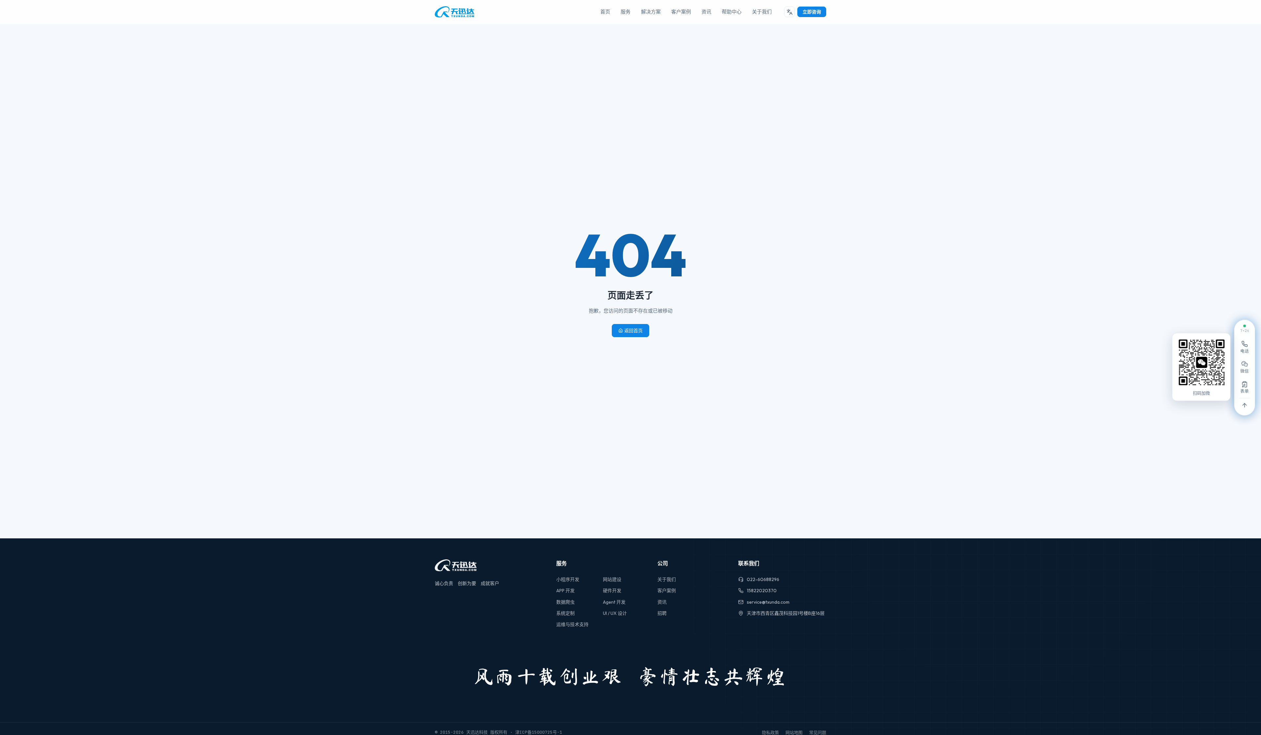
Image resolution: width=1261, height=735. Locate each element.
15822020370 (762, 591)
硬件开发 (612, 591)
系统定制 (565, 613)
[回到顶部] (1244, 406)
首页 (605, 12)
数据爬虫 (565, 602)
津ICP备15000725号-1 (538, 732)
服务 (625, 12)
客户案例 (681, 12)
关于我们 (762, 12)
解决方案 (651, 12)
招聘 (662, 613)
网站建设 (612, 579)
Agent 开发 (614, 602)
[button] (789, 12)
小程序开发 (567, 579)
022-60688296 (763, 579)
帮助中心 (731, 12)
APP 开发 (565, 591)
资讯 (706, 12)
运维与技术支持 (572, 624)
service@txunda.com (768, 602)
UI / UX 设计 (615, 613)
